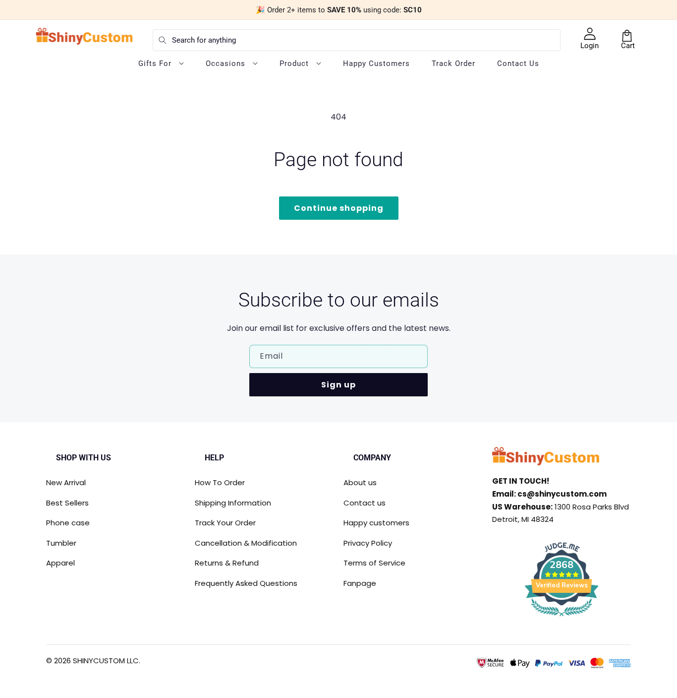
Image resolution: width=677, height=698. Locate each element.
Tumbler (61, 543)
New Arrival (66, 482)
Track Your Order (225, 522)
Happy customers (376, 522)
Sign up (338, 384)
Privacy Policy (367, 543)
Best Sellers (67, 503)
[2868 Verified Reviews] (561, 618)
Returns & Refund (227, 563)
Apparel (60, 563)
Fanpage (359, 583)
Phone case (68, 522)
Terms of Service (374, 563)
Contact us (364, 503)
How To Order (220, 482)
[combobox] (357, 40)
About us (360, 482)
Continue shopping (339, 208)
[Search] (162, 40)
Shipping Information (233, 503)
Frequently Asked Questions (246, 583)
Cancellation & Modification (246, 543)
